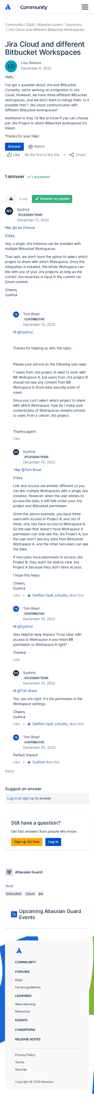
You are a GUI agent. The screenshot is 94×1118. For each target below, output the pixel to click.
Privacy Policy (25, 1055)
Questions (74, 24)
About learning (25, 1004)
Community (34, 7)
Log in (12, 798)
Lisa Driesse (31, 63)
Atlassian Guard (49, 24)
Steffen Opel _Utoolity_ (50, 595)
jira (41, 893)
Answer (14, 146)
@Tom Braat (31, 469)
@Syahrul (25, 332)
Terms (19, 1062)
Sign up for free (26, 841)
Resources (22, 1011)
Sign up (28, 798)
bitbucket (14, 893)
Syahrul (23, 209)
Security (21, 1069)
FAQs (18, 980)
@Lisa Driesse (24, 227)
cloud (30, 893)
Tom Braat (31, 314)
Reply (9, 771)
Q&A (30, 24)
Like (16, 438)
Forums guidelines (28, 987)
